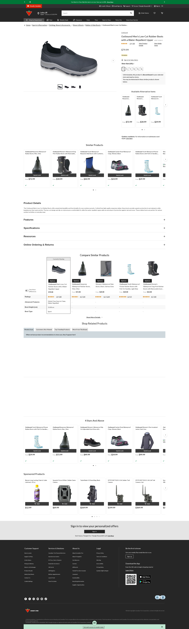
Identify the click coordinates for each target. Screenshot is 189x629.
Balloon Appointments (54, 574)
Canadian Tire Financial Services (56, 553)
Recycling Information (78, 581)
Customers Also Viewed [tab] (44, 329)
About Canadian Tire (77, 553)
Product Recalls (28, 570)
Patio (88, 20)
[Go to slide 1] (60, 86)
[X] (29, 599)
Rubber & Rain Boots (93, 25)
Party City (119, 20)
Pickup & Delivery (29, 563)
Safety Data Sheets (29, 574)
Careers (74, 563)
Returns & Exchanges (30, 567)
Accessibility (99, 563)
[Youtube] (38, 599)
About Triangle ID (76, 556)
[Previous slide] (25, 2)
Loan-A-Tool (51, 578)
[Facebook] (25, 599)
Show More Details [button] (93, 317)
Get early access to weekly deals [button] (93, 627)
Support (127, 6)
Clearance (79, 20)
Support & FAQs (28, 556)
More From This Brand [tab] (80, 329)
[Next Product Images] (113, 61)
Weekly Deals (64, 20)
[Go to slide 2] (66, 86)
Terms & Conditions (101, 556)
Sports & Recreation (39, 25)
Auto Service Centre (53, 556)
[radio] (123, 69)
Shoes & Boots (78, 25)
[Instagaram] (33, 599)
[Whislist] (155, 13)
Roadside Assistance (53, 563)
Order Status (145, 13)
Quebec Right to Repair (102, 570)
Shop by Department (35, 20)
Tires (96, 20)
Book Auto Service (132, 20)
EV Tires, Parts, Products (55, 560)
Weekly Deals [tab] (28, 329)
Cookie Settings (28, 581)
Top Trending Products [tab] (62, 329)
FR (162, 6)
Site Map (98, 560)
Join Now (110, 536)
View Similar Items (158, 44)
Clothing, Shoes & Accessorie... (60, 25)
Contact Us (27, 578)
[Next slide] (164, 2)
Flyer (50, 20)
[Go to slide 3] (73, 86)
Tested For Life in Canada (79, 570)
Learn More (129, 570)
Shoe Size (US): (127, 64)
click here (129, 138)
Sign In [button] (94, 531)
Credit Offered (105, 6)
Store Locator (28, 553)
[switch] (28, 290)
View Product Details (143, 44)
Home (28, 25)
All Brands (75, 567)
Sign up (129, 556)
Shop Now (110, 2)
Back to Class (107, 20)
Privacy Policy (100, 553)
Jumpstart (75, 574)
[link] (128, 44)
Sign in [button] (158, 6)
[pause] (30, 2)
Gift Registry (51, 570)
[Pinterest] (42, 599)
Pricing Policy (100, 567)
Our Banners (75, 560)
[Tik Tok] (46, 599)
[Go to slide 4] (80, 86)
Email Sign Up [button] (118, 6)
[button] (131, 13)
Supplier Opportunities (78, 585)
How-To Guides (52, 581)
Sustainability (75, 578)
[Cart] (162, 13)
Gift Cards (51, 567)
